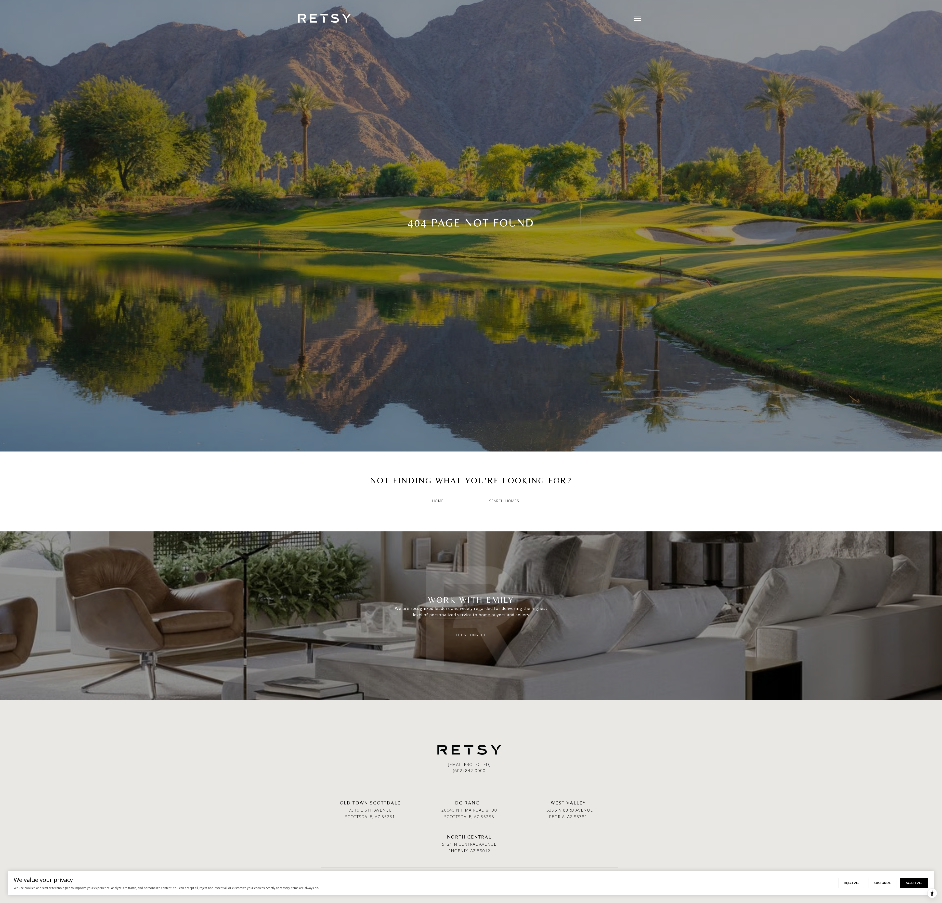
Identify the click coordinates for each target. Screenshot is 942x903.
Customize (882, 883)
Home (438, 501)
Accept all (914, 883)
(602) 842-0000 (469, 770)
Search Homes (504, 501)
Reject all (851, 883)
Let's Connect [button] (471, 635)
